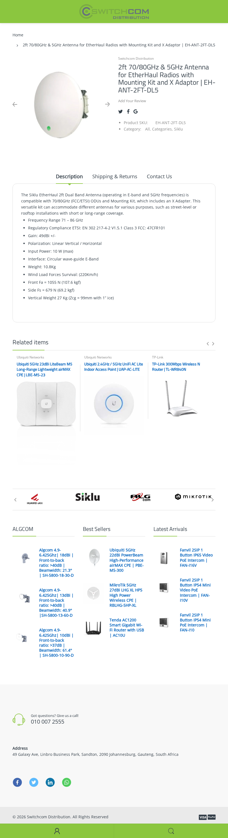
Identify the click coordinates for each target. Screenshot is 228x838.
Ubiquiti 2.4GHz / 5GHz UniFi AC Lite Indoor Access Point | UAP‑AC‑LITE (113, 366)
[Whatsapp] (66, 782)
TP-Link (157, 357)
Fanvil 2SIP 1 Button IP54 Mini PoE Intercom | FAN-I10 (195, 623)
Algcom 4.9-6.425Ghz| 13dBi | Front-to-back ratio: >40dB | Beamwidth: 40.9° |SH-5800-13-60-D (56, 603)
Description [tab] (69, 176)
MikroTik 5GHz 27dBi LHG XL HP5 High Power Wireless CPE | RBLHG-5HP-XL (126, 595)
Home (18, 34)
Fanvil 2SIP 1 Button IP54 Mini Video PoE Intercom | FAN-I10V (195, 590)
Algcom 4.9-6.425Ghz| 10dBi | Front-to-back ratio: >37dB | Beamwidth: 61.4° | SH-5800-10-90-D (56, 643)
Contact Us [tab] (159, 176)
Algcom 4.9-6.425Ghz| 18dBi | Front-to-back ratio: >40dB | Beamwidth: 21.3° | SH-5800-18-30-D (56, 563)
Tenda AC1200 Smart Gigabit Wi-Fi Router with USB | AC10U (127, 628)
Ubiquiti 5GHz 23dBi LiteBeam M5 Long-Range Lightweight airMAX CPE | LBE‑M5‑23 (44, 369)
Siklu (178, 129)
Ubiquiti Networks (30, 357)
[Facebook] (128, 111)
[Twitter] (120, 111)
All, (148, 129)
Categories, (162, 129)
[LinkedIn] (50, 782)
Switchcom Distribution (136, 58)
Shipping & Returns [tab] (114, 176)
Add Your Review (132, 100)
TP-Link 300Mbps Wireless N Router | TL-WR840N (176, 366)
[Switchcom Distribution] (114, 11)
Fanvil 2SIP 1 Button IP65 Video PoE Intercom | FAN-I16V (196, 558)
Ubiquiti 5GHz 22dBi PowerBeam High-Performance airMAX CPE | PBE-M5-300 (127, 560)
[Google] (135, 111)
